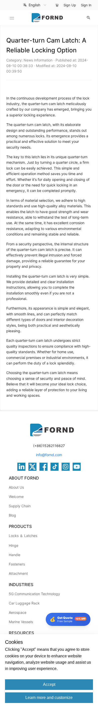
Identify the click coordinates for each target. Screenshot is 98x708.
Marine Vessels (21, 622)
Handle (14, 555)
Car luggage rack (24, 603)
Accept (49, 684)
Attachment (18, 573)
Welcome (16, 496)
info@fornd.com (49, 455)
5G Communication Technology (34, 594)
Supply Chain (20, 506)
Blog (12, 515)
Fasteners (17, 564)
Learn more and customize (49, 697)
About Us (16, 487)
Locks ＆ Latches (23, 535)
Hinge (13, 545)
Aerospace (17, 612)
